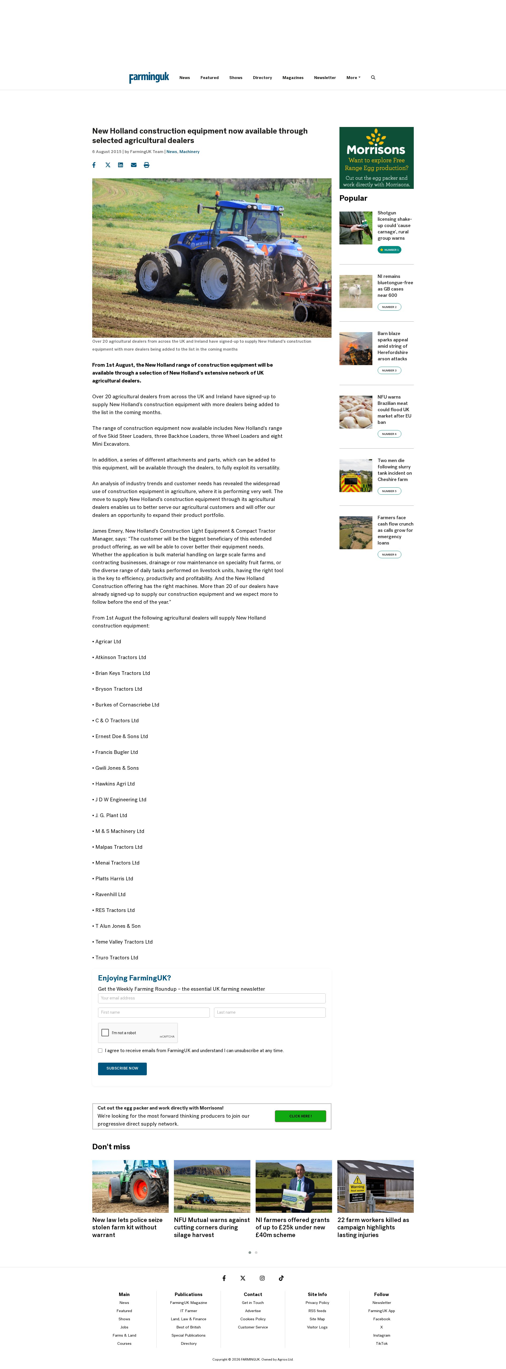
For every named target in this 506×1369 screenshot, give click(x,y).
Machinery (189, 152)
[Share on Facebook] (98, 165)
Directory (262, 78)
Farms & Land (124, 1336)
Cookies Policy (253, 1319)
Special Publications (189, 1336)
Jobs (124, 1327)
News (184, 78)
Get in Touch (253, 1303)
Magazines (293, 78)
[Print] (150, 165)
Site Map (317, 1319)
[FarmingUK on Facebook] (224, 1279)
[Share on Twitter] (111, 165)
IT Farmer (188, 1311)
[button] (250, 1252)
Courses (124, 1344)
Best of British (188, 1327)
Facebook (381, 1319)
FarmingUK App (381, 1311)
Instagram (381, 1336)
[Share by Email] (137, 165)
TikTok (382, 1344)
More (352, 78)
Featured (210, 78)
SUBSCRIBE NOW (122, 1069)
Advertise (253, 1311)
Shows (235, 78)
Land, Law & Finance (188, 1319)
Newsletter (325, 78)
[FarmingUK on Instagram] (262, 1279)
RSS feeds (317, 1311)
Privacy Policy (317, 1303)
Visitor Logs (317, 1327)
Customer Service (253, 1327)
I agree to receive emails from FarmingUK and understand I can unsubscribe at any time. (194, 1051)
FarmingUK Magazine (188, 1303)
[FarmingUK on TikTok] (281, 1279)
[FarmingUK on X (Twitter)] (242, 1279)
